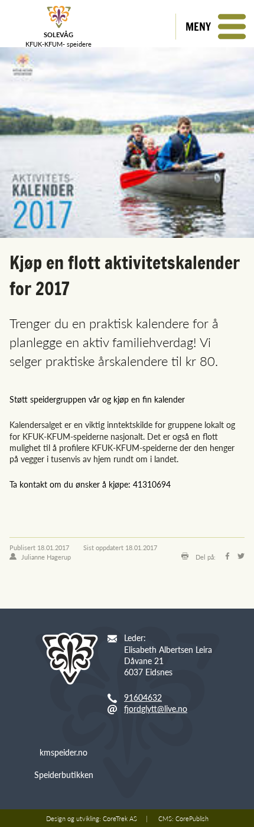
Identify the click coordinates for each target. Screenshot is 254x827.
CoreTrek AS (120, 818)
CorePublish (192, 818)
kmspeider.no (63, 752)
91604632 (143, 697)
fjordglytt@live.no (155, 708)
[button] (214, 26)
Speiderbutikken (63, 774)
